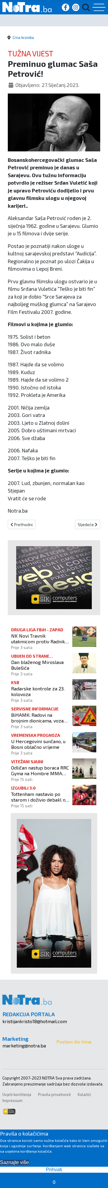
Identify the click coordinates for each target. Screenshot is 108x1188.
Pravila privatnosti (54, 1094)
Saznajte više (14, 1162)
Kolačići (84, 1094)
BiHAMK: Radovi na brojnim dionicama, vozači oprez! (39, 717)
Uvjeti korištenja (16, 1094)
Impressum (12, 1100)
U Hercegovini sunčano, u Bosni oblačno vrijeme (38, 744)
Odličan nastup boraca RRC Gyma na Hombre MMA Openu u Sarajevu (40, 770)
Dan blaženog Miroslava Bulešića (37, 665)
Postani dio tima (73, 1041)
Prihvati (54, 1169)
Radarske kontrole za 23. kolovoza (37, 691)
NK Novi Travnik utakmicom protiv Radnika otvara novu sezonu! (39, 638)
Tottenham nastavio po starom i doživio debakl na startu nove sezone (39, 796)
